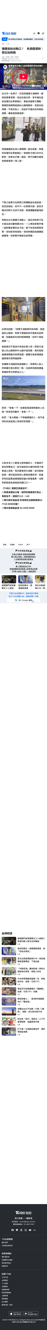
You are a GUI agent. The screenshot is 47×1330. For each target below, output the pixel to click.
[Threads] (21, 1230)
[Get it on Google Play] (31, 1313)
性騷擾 (12, 544)
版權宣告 (5, 1266)
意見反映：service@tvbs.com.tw (23, 1221)
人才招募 (5, 1283)
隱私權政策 (5, 1257)
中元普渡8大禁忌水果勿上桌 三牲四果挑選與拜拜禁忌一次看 (26, 39)
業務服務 (5, 1299)
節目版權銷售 (6, 1292)
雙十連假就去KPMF (23, 566)
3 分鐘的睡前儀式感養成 (23, 559)
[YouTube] (30, 1230)
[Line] (17, 1230)
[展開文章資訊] (43, 58)
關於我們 (5, 1242)
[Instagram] (26, 1230)
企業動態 (5, 1280)
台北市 (20, 544)
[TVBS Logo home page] (9, 33)
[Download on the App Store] (16, 1313)
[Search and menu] (43, 33)
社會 (8, 44)
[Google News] (34, 1230)
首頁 (3, 44)
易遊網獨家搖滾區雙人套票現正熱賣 (23, 569)
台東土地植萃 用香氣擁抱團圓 (23, 554)
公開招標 (5, 1295)
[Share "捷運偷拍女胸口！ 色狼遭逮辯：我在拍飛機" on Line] (38, 33)
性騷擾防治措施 (7, 1260)
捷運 (4, 544)
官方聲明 (5, 1302)
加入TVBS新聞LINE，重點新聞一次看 (23, 596)
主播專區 (5, 1286)
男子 (28, 544)
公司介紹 (5, 1277)
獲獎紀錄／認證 (7, 1305)
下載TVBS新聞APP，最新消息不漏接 (23, 593)
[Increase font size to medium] (34, 33)
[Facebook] (12, 1230)
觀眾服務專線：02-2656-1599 (23, 1224)
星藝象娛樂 (5, 1289)
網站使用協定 (6, 1263)
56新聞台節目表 (7, 1245)
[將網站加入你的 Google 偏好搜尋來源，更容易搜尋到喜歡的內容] (23, 600)
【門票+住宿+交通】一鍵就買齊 (23, 571)
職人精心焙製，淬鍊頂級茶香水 (23, 556)
